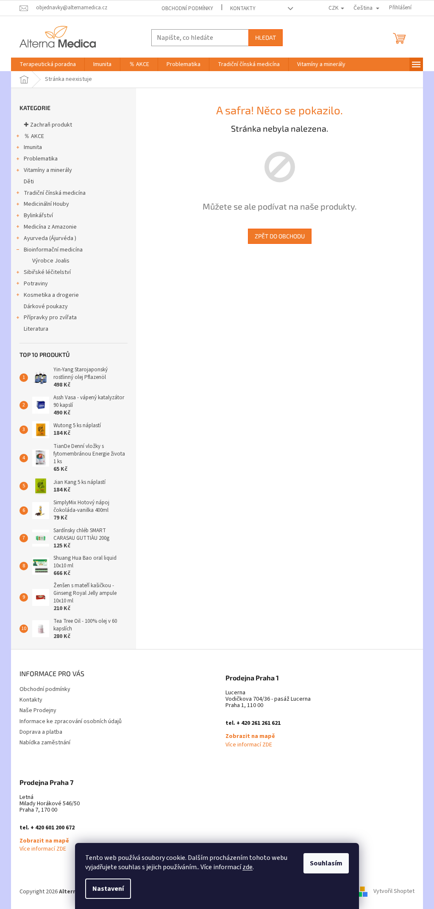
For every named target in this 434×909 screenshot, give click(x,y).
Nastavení (108, 888)
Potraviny (36, 283)
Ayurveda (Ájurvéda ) (50, 238)
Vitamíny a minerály (48, 170)
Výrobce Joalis (51, 261)
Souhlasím (326, 863)
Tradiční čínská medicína (55, 193)
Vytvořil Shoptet (394, 891)
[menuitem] (47, 64)
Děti (29, 181)
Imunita (33, 147)
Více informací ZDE (248, 745)
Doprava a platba (40, 732)
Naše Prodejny (37, 710)
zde (247, 867)
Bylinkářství (38, 215)
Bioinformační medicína (53, 250)
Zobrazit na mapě (250, 736)
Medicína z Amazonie (50, 227)
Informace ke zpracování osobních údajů (70, 721)
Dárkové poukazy (46, 306)
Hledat (265, 37)
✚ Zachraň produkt (48, 125)
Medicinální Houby (46, 204)
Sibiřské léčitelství (47, 272)
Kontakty (243, 8)
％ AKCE (34, 136)
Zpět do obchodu (280, 236)
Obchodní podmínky (187, 8)
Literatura (36, 329)
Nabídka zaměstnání (44, 742)
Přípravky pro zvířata (50, 317)
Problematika (41, 159)
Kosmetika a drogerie (51, 295)
